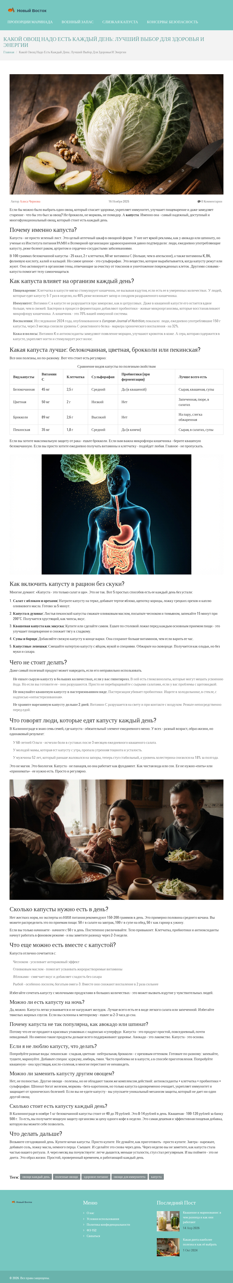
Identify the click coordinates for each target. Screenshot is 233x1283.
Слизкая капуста (120, 21)
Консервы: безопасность (172, 21)
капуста (156, 1176)
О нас (90, 1213)
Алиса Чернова (30, 201)
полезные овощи (66, 1176)
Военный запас (78, 21)
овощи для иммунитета (129, 1176)
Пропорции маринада (30, 21)
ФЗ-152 (91, 1230)
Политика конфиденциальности (108, 1224)
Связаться (93, 1236)
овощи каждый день (36, 1176)
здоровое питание (96, 1176)
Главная (8, 52)
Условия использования (103, 1219)
